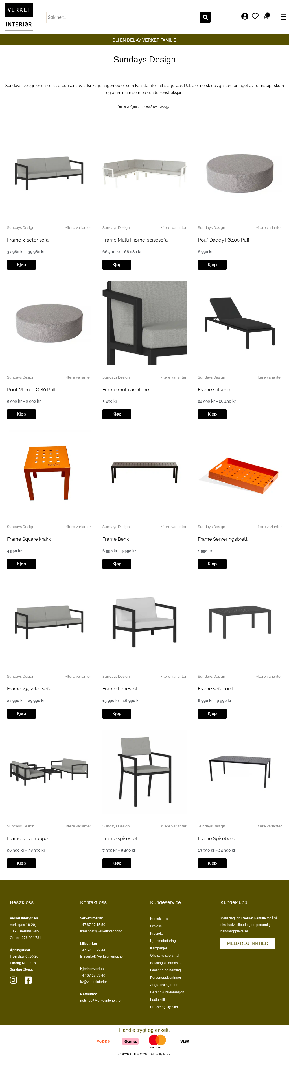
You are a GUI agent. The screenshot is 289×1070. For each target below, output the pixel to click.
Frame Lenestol (119, 688)
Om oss (156, 926)
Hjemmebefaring (163, 941)
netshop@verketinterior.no (100, 1000)
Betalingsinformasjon (166, 963)
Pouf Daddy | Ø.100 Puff (223, 240)
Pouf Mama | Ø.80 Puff (31, 389)
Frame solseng (214, 389)
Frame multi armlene (125, 389)
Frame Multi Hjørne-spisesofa (135, 240)
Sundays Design (20, 227)
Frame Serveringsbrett (223, 539)
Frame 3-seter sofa (28, 240)
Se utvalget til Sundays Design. (145, 106)
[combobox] (123, 17)
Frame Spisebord (216, 838)
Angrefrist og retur (164, 985)
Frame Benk (115, 539)
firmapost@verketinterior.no (101, 931)
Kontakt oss (159, 919)
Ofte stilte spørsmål (164, 956)
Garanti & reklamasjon (167, 992)
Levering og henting (165, 970)
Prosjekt (156, 934)
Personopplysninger (165, 978)
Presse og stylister (164, 1007)
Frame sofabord (215, 688)
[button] (280, 17)
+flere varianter (78, 227)
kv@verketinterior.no (95, 982)
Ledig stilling (160, 1000)
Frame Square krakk (29, 539)
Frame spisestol (119, 838)
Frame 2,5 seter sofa (29, 688)
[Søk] (205, 17)
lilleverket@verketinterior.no (101, 956)
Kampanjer (158, 948)
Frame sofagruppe (27, 838)
